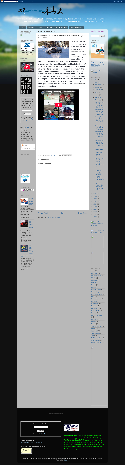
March (97, 95)
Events (93, 287)
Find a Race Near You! (98, 169)
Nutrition (93, 306)
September (98, 89)
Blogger (66, 460)
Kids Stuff (94, 301)
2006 (95, 217)
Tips (92, 335)
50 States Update (61, 27)
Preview (93, 313)
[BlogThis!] (65, 155)
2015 (95, 194)
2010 (95, 206)
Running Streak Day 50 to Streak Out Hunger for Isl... (99, 144)
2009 (95, 209)
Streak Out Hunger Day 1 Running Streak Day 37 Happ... (99, 187)
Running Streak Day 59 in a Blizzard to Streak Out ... (99, 112)
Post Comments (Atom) (54, 217)
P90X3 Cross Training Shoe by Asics (31, 201)
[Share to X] (67, 155)
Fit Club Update (96, 289)
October (97, 87)
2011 (95, 204)
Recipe (93, 321)
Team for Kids (95, 333)
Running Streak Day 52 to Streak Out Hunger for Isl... (99, 120)
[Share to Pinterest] (70, 155)
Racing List (94, 319)
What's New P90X (96, 342)
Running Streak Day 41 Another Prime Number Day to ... (99, 162)
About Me (31, 27)
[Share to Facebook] (69, 155)
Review (93, 324)
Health (93, 296)
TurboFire (32, 442)
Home (23, 27)
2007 (95, 214)
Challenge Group (96, 275)
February (98, 97)
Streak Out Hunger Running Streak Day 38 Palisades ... (99, 177)
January (97, 100)
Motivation (49, 27)
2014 (95, 196)
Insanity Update (96, 299)
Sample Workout (96, 326)
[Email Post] (59, 155)
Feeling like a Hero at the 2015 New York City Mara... (99, 153)
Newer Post (43, 213)
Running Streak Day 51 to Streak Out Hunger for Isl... (99, 135)
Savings (93, 328)
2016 (95, 82)
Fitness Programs (96, 292)
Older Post (82, 213)
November (98, 84)
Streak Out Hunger (76, 27)
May (96, 92)
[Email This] (63, 155)
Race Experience (96, 315)
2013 (95, 199)
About (93, 271)
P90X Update (95, 310)
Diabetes (94, 282)
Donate (93, 285)
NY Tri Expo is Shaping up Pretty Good (99, 127)
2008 (95, 212)
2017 (95, 79)
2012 (95, 201)
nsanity (27, 442)
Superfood (94, 331)
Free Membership (96, 294)
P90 (22, 442)
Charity (93, 278)
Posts (25, 145)
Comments (26, 148)
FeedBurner (45, 434)
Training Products (96, 338)
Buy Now (94, 273)
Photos (40, 27)
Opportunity (95, 308)
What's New (95, 340)
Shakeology (39, 442)
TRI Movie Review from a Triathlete (31, 225)
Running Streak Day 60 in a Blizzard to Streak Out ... (99, 105)
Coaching (94, 280)
